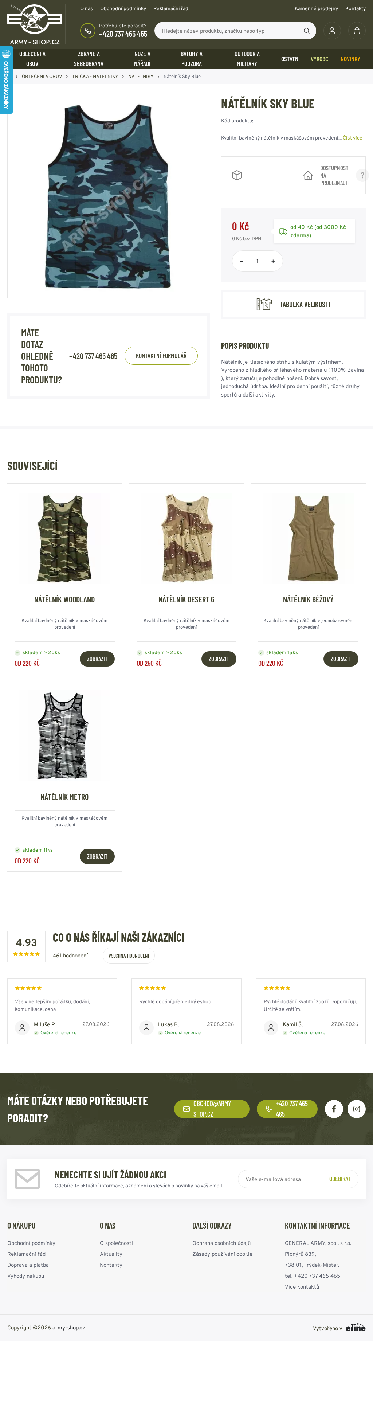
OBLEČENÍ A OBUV (32, 58)
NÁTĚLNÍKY (140, 76)
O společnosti (116, 1243)
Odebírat (340, 1179)
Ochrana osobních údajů (221, 1243)
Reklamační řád (170, 8)
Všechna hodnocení (129, 955)
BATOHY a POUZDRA (192, 58)
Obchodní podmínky (123, 8)
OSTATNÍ (290, 59)
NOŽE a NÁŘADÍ (142, 58)
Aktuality (111, 1254)
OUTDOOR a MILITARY (247, 58)
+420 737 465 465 (123, 33)
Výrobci (320, 59)
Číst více (352, 138)
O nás (86, 8)
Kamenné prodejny (316, 8)
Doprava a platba (28, 1265)
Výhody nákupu (25, 1276)
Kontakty (355, 8)
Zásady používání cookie (222, 1254)
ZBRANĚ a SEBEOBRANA (88, 58)
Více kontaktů (302, 1287)
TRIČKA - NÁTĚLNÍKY (95, 76)
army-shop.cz (68, 1327)
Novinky (350, 59)
